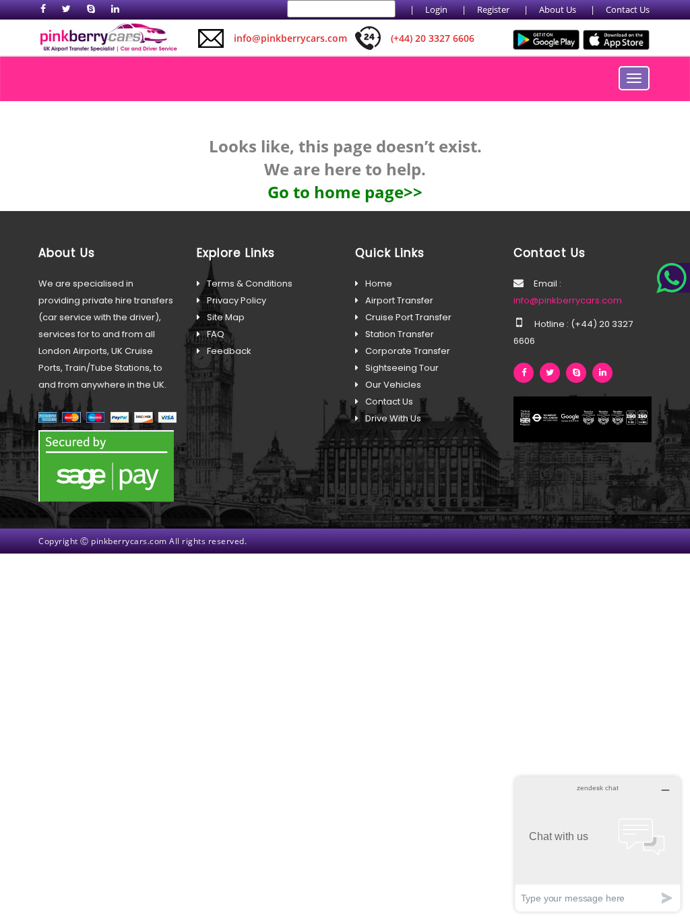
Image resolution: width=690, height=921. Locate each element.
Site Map (226, 317)
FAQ (215, 334)
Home (378, 283)
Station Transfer (399, 334)
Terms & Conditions (249, 283)
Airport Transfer (399, 300)
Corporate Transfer (407, 351)
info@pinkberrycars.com (567, 300)
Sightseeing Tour (402, 367)
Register (493, 9)
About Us (557, 9)
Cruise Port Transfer (408, 317)
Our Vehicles (393, 384)
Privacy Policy (236, 300)
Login (436, 9)
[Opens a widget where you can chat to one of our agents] (597, 843)
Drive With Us (393, 418)
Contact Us (628, 9)
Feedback (229, 351)
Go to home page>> (345, 192)
